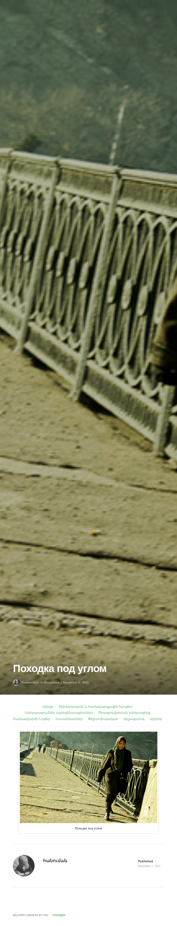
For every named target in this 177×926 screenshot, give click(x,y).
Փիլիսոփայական (103, 719)
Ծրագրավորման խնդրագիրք (124, 712)
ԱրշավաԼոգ (134, 719)
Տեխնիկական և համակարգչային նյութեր (96, 706)
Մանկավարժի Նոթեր (31, 719)
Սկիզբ (47, 706)
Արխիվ (156, 719)
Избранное (52, 682)
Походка (59, 915)
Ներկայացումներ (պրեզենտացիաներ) (59, 712)
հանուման (30, 682)
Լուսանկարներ (69, 719)
